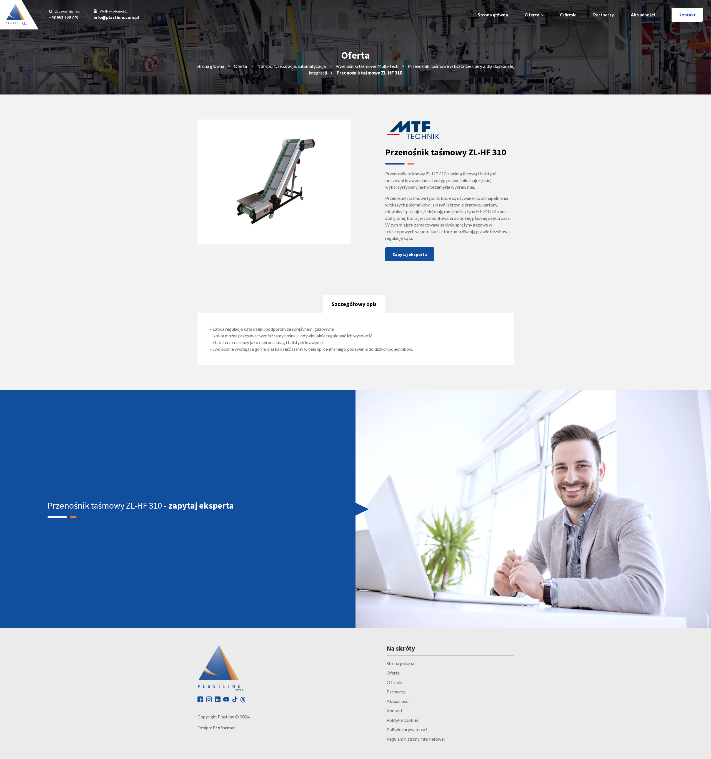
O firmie (568, 14)
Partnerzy (603, 14)
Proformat (224, 727)
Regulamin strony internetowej (416, 738)
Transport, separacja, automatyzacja (291, 66)
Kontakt (687, 14)
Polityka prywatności (407, 729)
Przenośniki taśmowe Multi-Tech (367, 66)
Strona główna (493, 14)
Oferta (532, 14)
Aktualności (643, 14)
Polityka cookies (403, 720)
